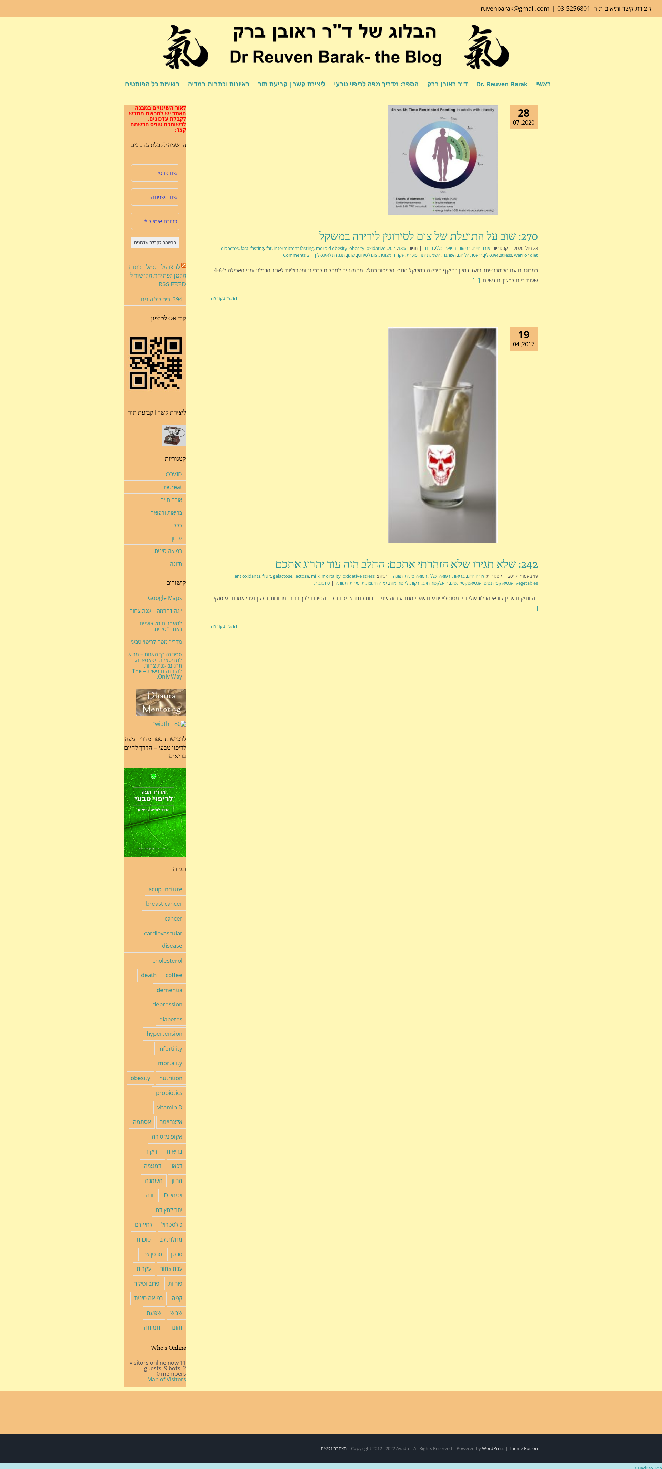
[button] (113, 84)
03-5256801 (573, 8)
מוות (393, 583)
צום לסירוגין (367, 255)
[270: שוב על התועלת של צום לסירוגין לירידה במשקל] (443, 160)
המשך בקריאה (224, 298)
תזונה (428, 248)
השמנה (449, 255)
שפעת (154, 1313)
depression (167, 1004)
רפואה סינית (416, 576)
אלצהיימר (171, 1122)
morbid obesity (331, 248)
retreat (173, 487)
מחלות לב (171, 1239)
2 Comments (296, 255)
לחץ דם (143, 1224)
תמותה (341, 583)
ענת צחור (171, 1269)
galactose (282, 576)
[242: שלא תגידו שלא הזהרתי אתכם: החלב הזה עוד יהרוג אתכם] (443, 435)
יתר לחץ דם (169, 1210)
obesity (356, 248)
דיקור (152, 1151)
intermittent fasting (294, 248)
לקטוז (403, 583)
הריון (177, 1181)
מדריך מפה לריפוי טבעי (156, 641)
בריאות (174, 1151)
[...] (476, 280)
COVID (174, 474)
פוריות (175, 1283)
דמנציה (152, 1166)
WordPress (493, 1448)
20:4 (392, 248)
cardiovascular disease (163, 939)
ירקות (415, 583)
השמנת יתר (430, 255)
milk (315, 576)
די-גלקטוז (440, 583)
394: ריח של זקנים (161, 299)
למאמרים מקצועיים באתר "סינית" (161, 626)
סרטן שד (152, 1254)
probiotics (169, 1093)
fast (244, 248)
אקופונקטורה (167, 1136)
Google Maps (165, 598)
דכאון (176, 1166)
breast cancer (164, 903)
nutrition (170, 1078)
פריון (177, 538)
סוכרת (412, 255)
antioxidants (247, 576)
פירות (355, 583)
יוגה (150, 1195)
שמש (176, 1313)
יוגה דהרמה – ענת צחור (156, 610)
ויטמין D (173, 1195)
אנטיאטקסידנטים (466, 583)
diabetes (230, 248)
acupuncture (165, 889)
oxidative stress (359, 576)
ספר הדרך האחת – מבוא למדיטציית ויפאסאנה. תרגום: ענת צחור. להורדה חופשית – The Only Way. (155, 665)
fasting (257, 248)
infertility (170, 1048)
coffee (174, 975)
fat (269, 248)
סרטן (176, 1254)
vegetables (527, 583)
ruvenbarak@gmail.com (515, 8)
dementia (169, 990)
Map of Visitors (166, 1379)
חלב (426, 583)
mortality (331, 576)
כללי (438, 248)
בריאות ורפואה (457, 248)
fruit (266, 576)
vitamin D (169, 1107)
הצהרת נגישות (334, 1448)
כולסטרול (171, 1224)
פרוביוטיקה (146, 1283)
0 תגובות (322, 583)
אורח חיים (481, 248)
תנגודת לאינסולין (330, 255)
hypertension (164, 1034)
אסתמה (142, 1122)
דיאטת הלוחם (470, 255)
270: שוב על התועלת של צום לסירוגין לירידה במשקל (428, 236)
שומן (351, 255)
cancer (173, 918)
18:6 (402, 248)
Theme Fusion (523, 1448)
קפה (177, 1298)
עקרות (144, 1269)
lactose (301, 576)
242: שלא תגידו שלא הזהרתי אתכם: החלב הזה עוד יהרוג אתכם (406, 564)
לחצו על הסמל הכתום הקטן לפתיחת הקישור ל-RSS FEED (157, 275)
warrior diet (526, 255)
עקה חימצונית (391, 255)
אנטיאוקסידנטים (499, 583)
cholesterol (167, 960)
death (149, 975)
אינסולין (491, 255)
